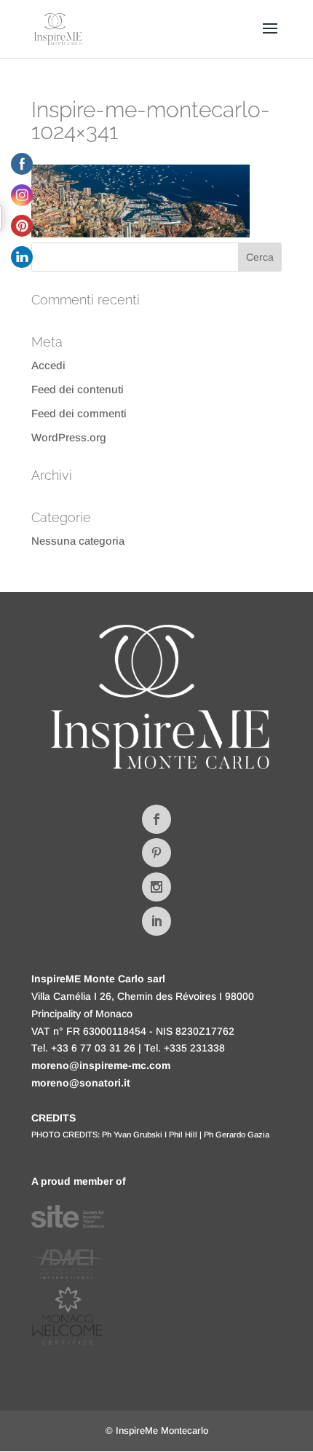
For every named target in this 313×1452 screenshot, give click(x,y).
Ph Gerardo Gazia (236, 1134)
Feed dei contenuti (77, 389)
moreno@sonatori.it (80, 1083)
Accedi (48, 365)
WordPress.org (68, 437)
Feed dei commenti (79, 413)
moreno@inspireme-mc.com (100, 1065)
